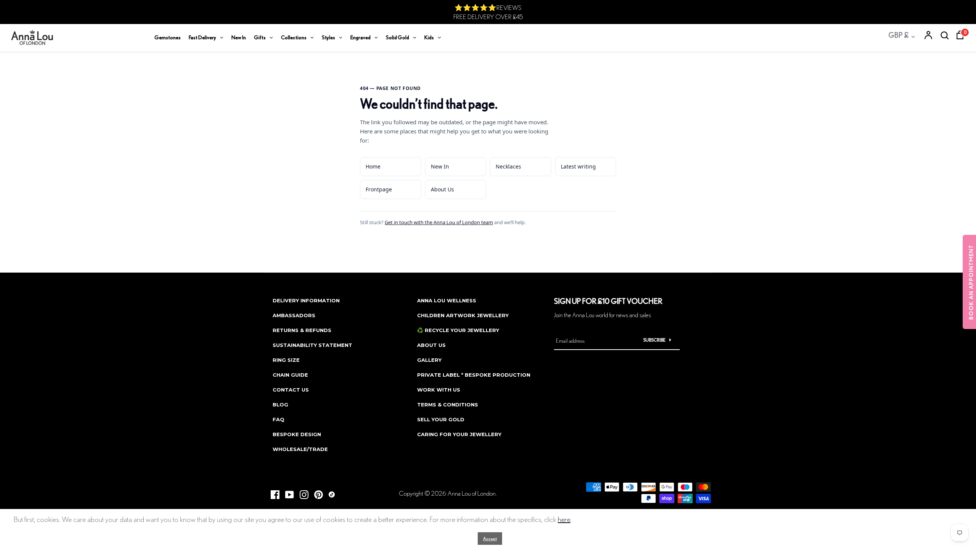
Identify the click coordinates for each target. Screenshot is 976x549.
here (564, 519)
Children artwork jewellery (463, 315)
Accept (490, 538)
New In (440, 166)
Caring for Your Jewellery (459, 434)
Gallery (429, 360)
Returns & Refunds (302, 330)
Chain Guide (290, 375)
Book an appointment (971, 281)
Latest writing (578, 166)
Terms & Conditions (447, 404)
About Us (442, 189)
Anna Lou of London (472, 493)
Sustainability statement (312, 345)
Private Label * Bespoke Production (473, 375)
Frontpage (379, 189)
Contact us (291, 390)
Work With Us (438, 390)
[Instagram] (301, 492)
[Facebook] (272, 492)
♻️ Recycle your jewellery (458, 330)
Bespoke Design (297, 434)
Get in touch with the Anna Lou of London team (439, 222)
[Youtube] (286, 492)
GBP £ (898, 34)
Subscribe (654, 339)
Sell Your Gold (440, 419)
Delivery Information (306, 300)
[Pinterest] (315, 492)
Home (373, 166)
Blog (280, 404)
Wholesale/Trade (300, 449)
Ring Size (286, 360)
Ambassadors (294, 315)
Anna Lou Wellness (446, 300)
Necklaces (508, 166)
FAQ (278, 419)
